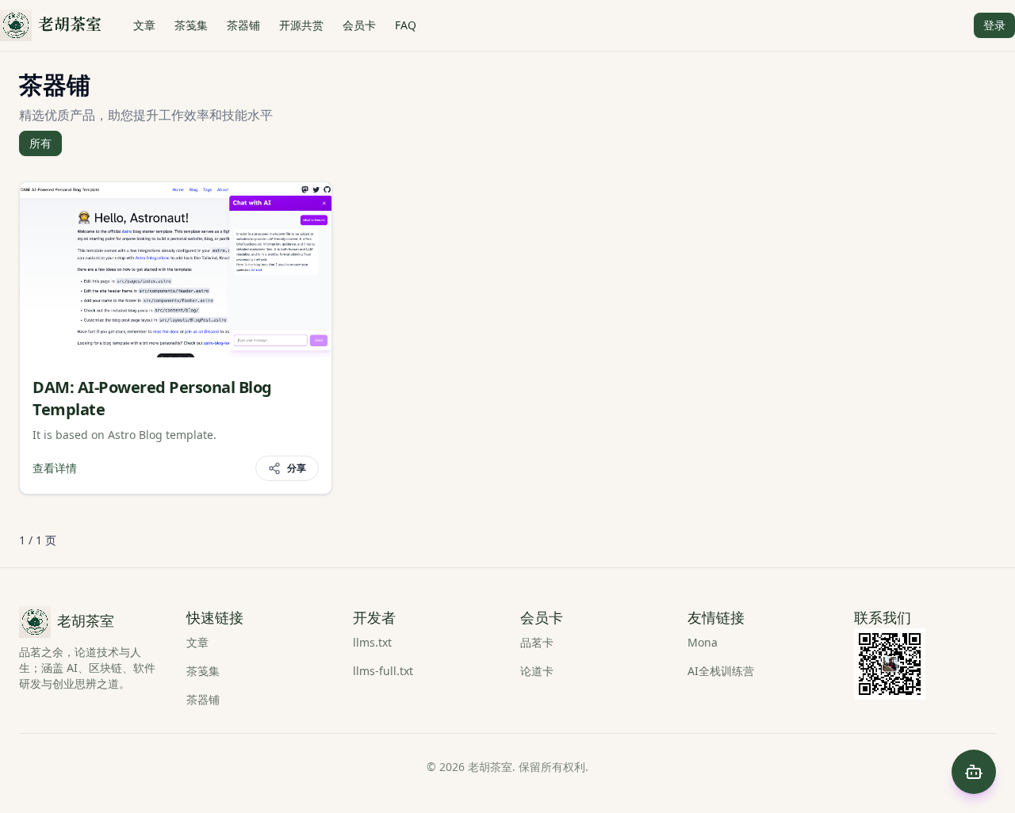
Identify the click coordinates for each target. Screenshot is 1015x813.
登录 (994, 24)
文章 (144, 24)
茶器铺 (243, 24)
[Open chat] (974, 772)
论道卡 (536, 670)
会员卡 (359, 24)
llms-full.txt (383, 670)
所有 (40, 143)
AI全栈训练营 (721, 670)
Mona (703, 642)
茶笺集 (191, 24)
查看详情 (55, 467)
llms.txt (372, 642)
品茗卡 (536, 642)
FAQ (405, 24)
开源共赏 (301, 24)
